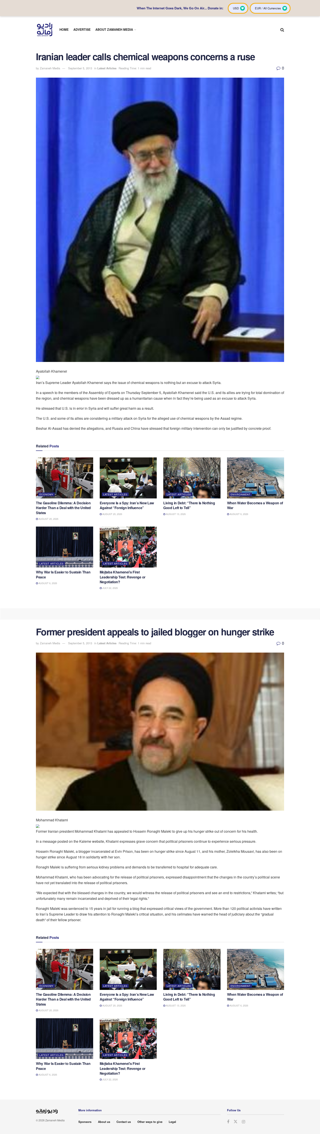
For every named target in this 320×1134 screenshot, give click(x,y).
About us (104, 1122)
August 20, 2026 (48, 518)
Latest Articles (106, 68)
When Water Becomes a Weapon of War (255, 505)
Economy (46, 494)
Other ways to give (149, 1122)
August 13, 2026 (175, 514)
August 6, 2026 (238, 514)
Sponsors (84, 1122)
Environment (241, 494)
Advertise (82, 29)
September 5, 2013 (80, 68)
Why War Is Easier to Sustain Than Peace (63, 574)
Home (64, 29)
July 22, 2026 (110, 588)
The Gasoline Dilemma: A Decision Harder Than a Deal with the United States (63, 507)
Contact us (123, 1122)
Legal (172, 1122)
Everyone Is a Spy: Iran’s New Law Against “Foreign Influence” (127, 505)
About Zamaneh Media (114, 29)
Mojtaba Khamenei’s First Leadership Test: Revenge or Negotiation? (122, 577)
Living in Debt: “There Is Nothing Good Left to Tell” (189, 505)
